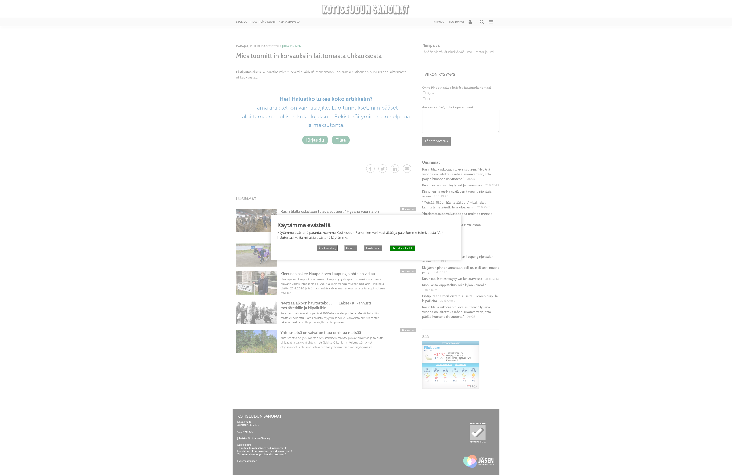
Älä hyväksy (327, 248)
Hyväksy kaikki (402, 248)
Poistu (351, 248)
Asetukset (373, 248)
